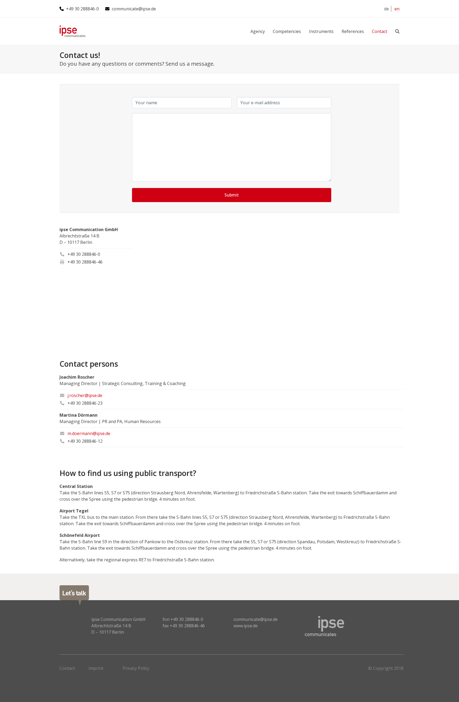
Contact (67, 668)
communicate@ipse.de (134, 9)
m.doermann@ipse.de (88, 433)
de (386, 9)
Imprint (95, 668)
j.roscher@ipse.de (84, 395)
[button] (397, 31)
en (397, 9)
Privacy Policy (136, 668)
